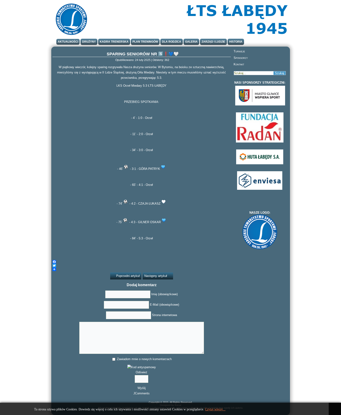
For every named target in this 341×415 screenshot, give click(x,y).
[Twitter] (141, 265)
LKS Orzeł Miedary (129, 85)
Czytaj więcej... (215, 409)
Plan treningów (145, 41)
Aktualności (68, 41)
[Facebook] (141, 262)
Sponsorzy (241, 58)
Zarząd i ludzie (213, 41)
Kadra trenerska (114, 41)
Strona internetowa (164, 315)
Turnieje (239, 51)
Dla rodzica (171, 41)
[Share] (141, 269)
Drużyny (89, 41)
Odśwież (141, 372)
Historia (235, 41)
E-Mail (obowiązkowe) (164, 304)
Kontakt (239, 64)
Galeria (191, 41)
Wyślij (142, 388)
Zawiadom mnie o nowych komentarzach (144, 359)
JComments (141, 393)
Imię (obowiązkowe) (164, 294)
